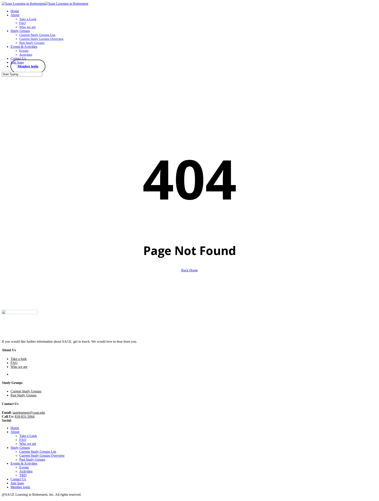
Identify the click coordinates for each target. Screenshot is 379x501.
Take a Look (28, 436)
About (15, 432)
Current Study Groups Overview (42, 455)
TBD (23, 475)
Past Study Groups (23, 395)
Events (24, 467)
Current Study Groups (26, 391)
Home (15, 428)
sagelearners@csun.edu (29, 412)
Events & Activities (24, 463)
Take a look (19, 359)
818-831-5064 (24, 416)
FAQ (14, 363)
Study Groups (20, 447)
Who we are (19, 367)
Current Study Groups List (37, 451)
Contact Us (18, 479)
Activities (25, 471)
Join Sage (17, 483)
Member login (20, 487)
